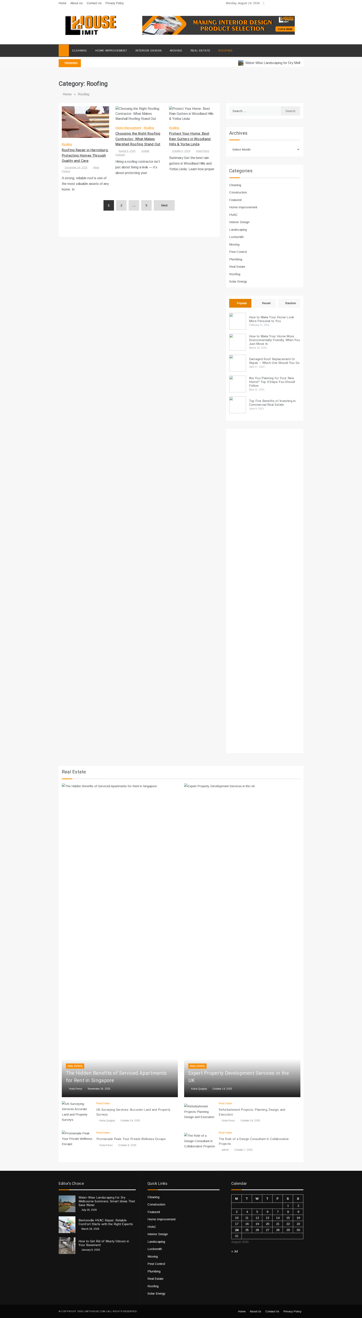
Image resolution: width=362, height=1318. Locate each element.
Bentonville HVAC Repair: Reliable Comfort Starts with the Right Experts (106, 1222)
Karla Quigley (199, 1088)
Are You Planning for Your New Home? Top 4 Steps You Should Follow (272, 382)
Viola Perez (202, 151)
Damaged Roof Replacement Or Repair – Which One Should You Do (274, 361)
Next (164, 205)
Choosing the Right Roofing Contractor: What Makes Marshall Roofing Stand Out (137, 139)
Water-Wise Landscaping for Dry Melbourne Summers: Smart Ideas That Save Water (107, 1201)
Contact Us (94, 3)
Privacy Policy (115, 3)
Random (290, 303)
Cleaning (79, 50)
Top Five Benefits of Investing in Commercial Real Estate (272, 403)
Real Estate (200, 50)
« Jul (234, 1251)
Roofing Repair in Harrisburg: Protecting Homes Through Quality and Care (85, 155)
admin (225, 1149)
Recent (266, 303)
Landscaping (238, 229)
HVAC (233, 214)
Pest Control (238, 251)
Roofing (225, 50)
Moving (176, 50)
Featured (235, 200)
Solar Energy (238, 281)
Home (62, 3)
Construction (238, 192)
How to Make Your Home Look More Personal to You (271, 319)
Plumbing (235, 259)
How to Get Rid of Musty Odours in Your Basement (104, 1243)
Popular (242, 303)
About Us (76, 3)
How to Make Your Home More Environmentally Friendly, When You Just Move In (274, 340)
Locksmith (236, 237)
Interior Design (149, 50)
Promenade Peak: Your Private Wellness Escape (131, 1139)
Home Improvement (111, 50)
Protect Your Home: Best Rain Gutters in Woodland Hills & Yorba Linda (190, 139)
